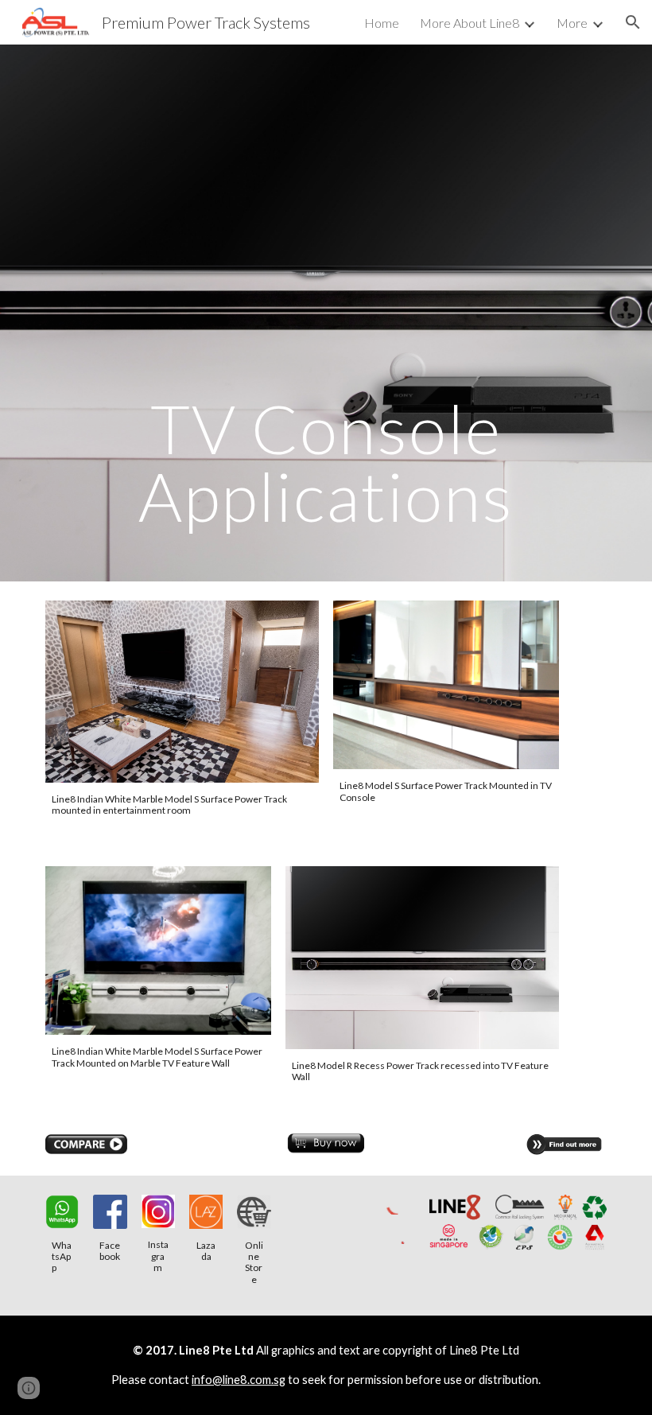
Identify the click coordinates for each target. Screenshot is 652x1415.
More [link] (572, 22)
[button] (633, 22)
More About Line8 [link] (469, 22)
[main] (326, 313)
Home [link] (381, 22)
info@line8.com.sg (238, 1379)
